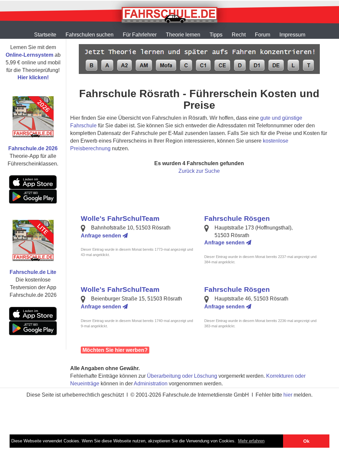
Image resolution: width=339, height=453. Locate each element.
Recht (239, 34)
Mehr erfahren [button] (251, 440)
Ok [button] (306, 441)
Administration (151, 383)
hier (287, 395)
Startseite (45, 34)
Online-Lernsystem (29, 55)
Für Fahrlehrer (140, 34)
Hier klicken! (33, 77)
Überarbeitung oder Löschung (182, 376)
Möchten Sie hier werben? (115, 350)
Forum (262, 34)
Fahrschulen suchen (90, 34)
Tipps (216, 34)
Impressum (292, 34)
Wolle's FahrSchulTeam (120, 218)
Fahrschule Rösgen (237, 218)
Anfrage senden (101, 235)
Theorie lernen (183, 34)
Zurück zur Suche (199, 171)
